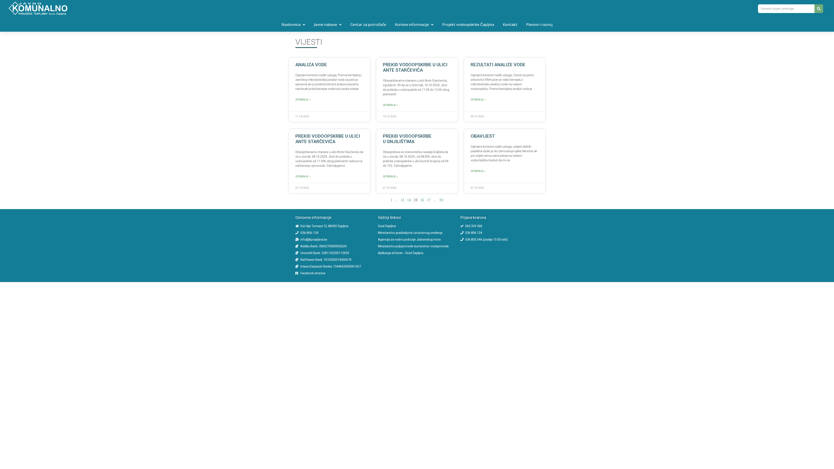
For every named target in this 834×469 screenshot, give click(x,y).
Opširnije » (302, 99)
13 (402, 200)
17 (429, 200)
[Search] (818, 8)
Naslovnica (291, 24)
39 (441, 200)
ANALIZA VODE (311, 64)
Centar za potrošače (368, 24)
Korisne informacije (412, 24)
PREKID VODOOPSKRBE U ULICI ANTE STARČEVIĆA (415, 67)
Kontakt (510, 24)
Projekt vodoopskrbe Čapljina (468, 24)
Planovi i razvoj (539, 24)
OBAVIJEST (483, 136)
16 (422, 200)
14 (409, 200)
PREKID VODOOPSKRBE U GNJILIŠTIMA (407, 139)
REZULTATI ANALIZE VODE (498, 64)
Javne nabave (325, 24)
